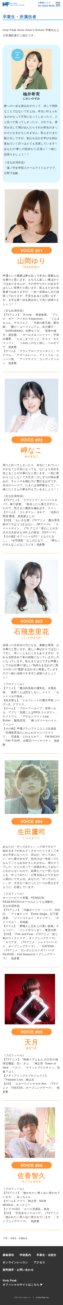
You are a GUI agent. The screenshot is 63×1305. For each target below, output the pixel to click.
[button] (58, 4)
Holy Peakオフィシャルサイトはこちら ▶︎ (23, 1282)
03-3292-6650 (46, 5)
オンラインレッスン (15, 1262)
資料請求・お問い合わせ (18, 1270)
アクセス (39, 1262)
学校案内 (25, 1255)
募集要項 (8, 1255)
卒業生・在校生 (46, 1255)
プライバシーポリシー (22, 1297)
